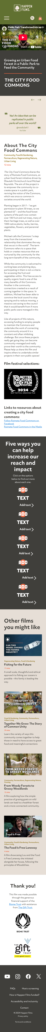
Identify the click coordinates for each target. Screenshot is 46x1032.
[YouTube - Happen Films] (7, 976)
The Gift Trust (25, 907)
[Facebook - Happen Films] (28, 976)
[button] (32, 18)
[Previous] (32, 100)
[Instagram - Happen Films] (18, 976)
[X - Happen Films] (39, 976)
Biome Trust (15, 904)
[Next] (39, 100)
